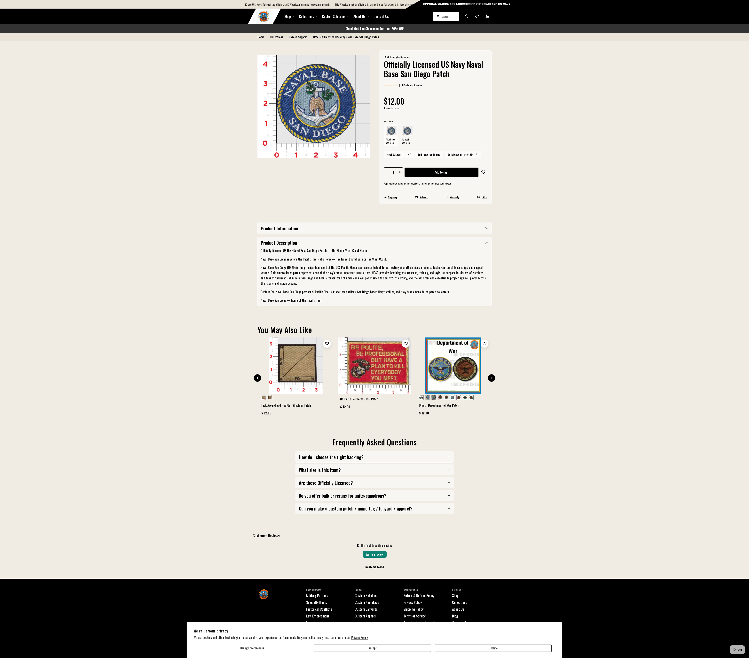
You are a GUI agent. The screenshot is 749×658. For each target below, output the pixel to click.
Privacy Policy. (359, 637)
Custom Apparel (365, 615)
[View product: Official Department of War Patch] (453, 378)
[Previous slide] (257, 378)
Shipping (424, 183)
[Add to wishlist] (483, 172)
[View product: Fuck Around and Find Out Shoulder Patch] (295, 378)
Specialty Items (316, 602)
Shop (287, 16)
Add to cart (441, 172)
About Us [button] (359, 16)
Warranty (454, 197)
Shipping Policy (413, 609)
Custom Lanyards (366, 609)
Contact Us (381, 16)
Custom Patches (365, 595)
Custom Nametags (367, 602)
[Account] (466, 16)
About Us (458, 609)
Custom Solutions (333, 16)
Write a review (374, 554)
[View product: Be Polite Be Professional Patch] (374, 374)
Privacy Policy (413, 602)
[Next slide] (491, 378)
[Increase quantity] (400, 172)
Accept (372, 648)
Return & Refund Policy (419, 595)
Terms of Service (415, 615)
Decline (493, 648)
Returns (424, 197)
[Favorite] (477, 16)
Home (260, 37)
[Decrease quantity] (387, 172)
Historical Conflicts (319, 609)
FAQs (484, 197)
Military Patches (317, 595)
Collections (306, 16)
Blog (455, 615)
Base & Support (298, 37)
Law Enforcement (317, 615)
